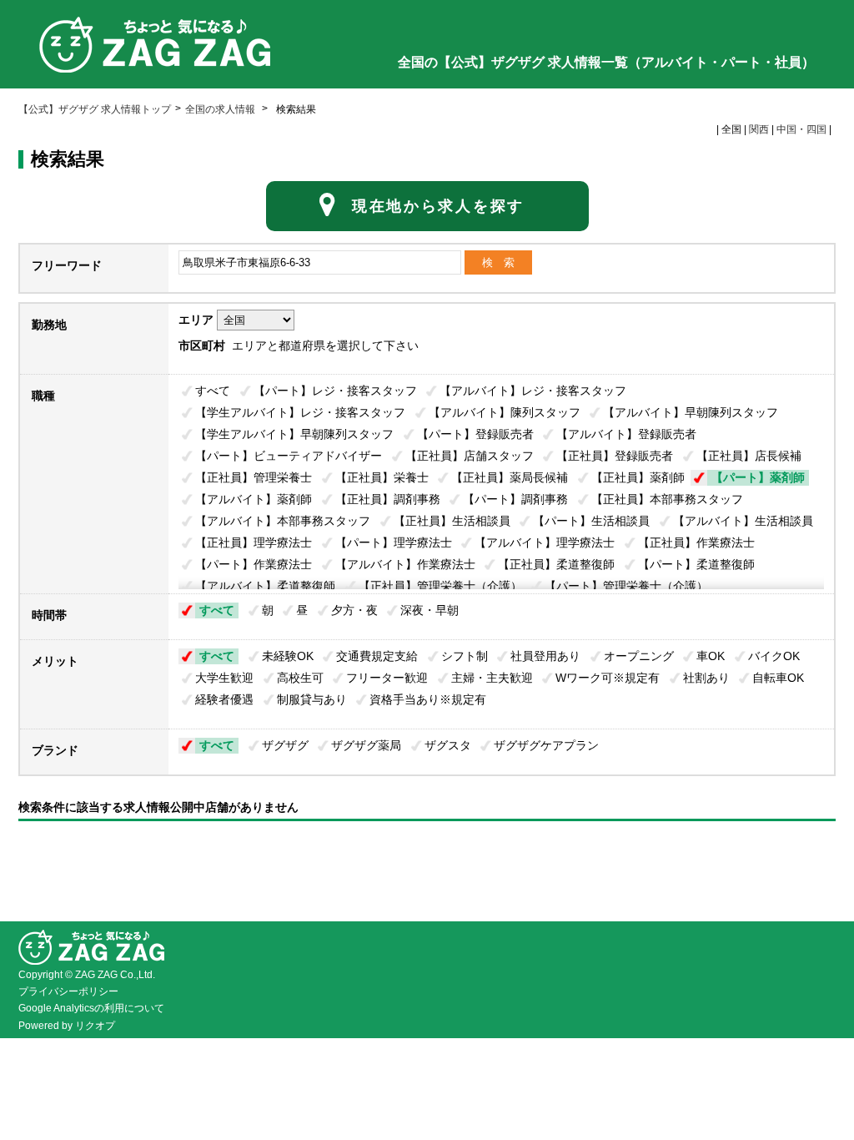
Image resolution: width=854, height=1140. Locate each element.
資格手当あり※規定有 (427, 699)
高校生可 (300, 677)
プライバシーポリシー (68, 991)
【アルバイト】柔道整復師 (265, 586)
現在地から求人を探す (438, 206)
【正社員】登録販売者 (614, 455)
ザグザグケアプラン (546, 745)
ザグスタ (447, 745)
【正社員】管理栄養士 (253, 477)
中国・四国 (801, 129)
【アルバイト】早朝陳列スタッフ (690, 412)
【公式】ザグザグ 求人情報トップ (94, 109)
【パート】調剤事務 (515, 499)
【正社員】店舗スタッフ (469, 455)
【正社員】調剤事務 (387, 499)
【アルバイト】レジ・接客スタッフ (533, 390)
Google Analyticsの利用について (91, 1008)
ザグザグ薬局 (366, 745)
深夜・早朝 (429, 610)
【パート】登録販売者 (475, 434)
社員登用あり (545, 656)
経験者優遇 (224, 699)
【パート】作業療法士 (253, 564)
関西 (759, 129)
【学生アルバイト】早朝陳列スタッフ (294, 434)
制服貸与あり (312, 699)
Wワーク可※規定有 (607, 677)
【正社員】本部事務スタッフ (667, 499)
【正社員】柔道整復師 (556, 564)
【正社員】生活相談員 (452, 520)
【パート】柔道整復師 (696, 564)
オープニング (639, 656)
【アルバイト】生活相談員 (743, 520)
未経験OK (288, 656)
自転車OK (778, 677)
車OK (710, 656)
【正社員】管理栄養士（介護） (440, 586)
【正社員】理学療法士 (253, 542)
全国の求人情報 (221, 109)
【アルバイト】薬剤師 (253, 499)
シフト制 (464, 656)
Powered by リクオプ (66, 1026)
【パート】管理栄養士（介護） (626, 586)
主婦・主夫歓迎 (492, 677)
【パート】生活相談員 (591, 520)
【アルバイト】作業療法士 (405, 564)
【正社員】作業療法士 (696, 542)
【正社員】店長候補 (748, 455)
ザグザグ (285, 745)
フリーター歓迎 (387, 677)
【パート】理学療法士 (393, 542)
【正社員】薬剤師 (638, 477)
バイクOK (774, 656)
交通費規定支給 (377, 656)
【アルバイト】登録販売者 (626, 434)
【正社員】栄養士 (382, 477)
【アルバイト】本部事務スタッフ (282, 520)
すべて (212, 390)
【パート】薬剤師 (758, 477)
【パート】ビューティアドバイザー (288, 455)
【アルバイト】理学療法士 (545, 542)
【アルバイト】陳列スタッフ (504, 412)
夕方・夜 (354, 610)
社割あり (706, 677)
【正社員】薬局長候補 (509, 477)
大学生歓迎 (224, 677)
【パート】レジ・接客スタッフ (335, 390)
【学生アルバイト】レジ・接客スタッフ (300, 412)
